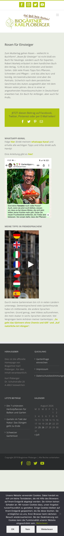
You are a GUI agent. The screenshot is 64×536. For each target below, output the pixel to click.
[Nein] (60, 513)
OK (12, 529)
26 (43, 427)
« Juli (36, 434)
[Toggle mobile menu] (57, 15)
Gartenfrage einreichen (42, 361)
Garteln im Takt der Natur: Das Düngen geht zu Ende (17, 422)
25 (39, 427)
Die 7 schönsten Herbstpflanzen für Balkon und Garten (16, 409)
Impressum (42, 369)
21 (50, 423)
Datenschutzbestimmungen (47, 375)
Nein (27, 529)
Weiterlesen (42, 523)
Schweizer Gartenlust (12, 434)
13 (46, 419)
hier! (31, 154)
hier (13, 141)
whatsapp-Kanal (40, 141)
